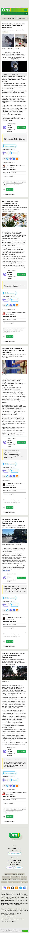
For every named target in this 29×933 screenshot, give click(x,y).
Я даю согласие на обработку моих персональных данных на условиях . (14, 183)
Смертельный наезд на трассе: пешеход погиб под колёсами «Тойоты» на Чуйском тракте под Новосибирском (15, 590)
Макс (6, 153)
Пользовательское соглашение (8, 917)
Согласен (25, 930)
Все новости (8, 874)
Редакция (4, 882)
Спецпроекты (6, 876)
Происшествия (15, 879)
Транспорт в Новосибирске (9, 18)
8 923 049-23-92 (14, 848)
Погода (18, 876)
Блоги (12, 876)
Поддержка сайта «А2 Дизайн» (8, 921)
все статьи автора (10, 167)
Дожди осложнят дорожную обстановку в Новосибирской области (15, 285)
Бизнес (15, 874)
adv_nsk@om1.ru (17, 862)
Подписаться (21, 127)
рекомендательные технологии (8, 914)
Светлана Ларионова (12, 312)
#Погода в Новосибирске (8, 211)
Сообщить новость (10, 146)
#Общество (5, 32)
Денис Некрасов (10, 165)
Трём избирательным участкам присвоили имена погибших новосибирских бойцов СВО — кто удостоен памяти (13, 455)
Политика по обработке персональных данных (12, 919)
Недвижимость (6, 879)
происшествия (6, 570)
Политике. (18, 931)
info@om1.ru (17, 850)
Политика (24, 876)
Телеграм (15, 153)
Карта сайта (24, 882)
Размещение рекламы (14, 882)
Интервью (23, 879)
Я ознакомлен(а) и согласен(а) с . (11, 185)
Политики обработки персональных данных (14, 183)
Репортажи (21, 874)
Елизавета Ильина (11, 483)
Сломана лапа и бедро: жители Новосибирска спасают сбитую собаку (14, 138)
